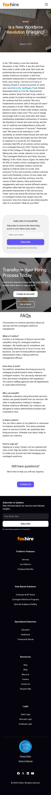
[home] (11, 4)
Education (25, 630)
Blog (25, 665)
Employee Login (25, 724)
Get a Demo (25, 304)
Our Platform (25, 564)
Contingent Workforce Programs (25, 599)
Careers (25, 679)
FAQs (25, 670)
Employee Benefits (25, 569)
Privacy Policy (25, 756)
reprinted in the (21, 88)
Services (25, 560)
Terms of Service (25, 761)
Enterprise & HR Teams (25, 595)
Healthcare (25, 635)
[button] (46, 4)
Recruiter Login (25, 719)
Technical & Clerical (25, 639)
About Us (25, 674)
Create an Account (25, 294)
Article (25, 22)
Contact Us (25, 484)
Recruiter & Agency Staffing (25, 604)
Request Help (25, 689)
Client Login (25, 714)
